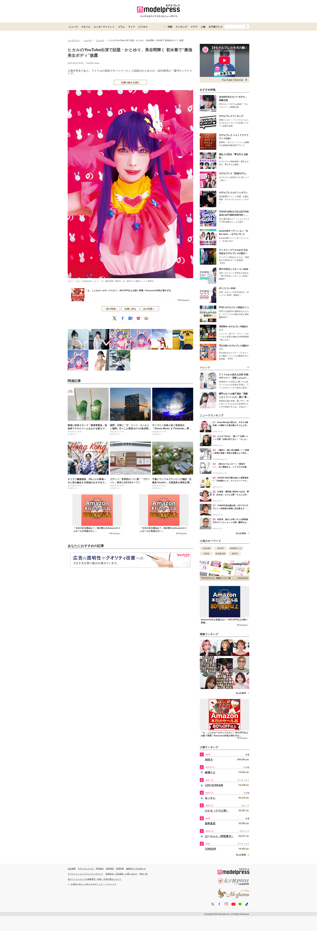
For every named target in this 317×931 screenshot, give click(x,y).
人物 (203, 26)
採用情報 (120, 868)
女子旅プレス (216, 26)
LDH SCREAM (214, 785)
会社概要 (72, 868)
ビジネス (143, 26)
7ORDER (210, 848)
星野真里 (210, 823)
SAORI (220, 548)
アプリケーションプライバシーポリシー (85, 873)
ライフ (131, 26)
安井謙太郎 (220, 553)
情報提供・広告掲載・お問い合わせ (121, 873)
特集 (170, 26)
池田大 (209, 759)
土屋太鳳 (206, 548)
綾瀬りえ (210, 772)
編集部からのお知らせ (136, 868)
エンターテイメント (104, 26)
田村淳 (235, 553)
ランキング (181, 26)
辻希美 (206, 553)
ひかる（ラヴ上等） (217, 810)
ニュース (73, 26)
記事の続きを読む (130, 82)
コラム (121, 26)
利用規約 (100, 868)
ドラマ (194, 26)
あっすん (210, 798)
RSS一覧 (143, 873)
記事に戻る (130, 308)
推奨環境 (110, 868)
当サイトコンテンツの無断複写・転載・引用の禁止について (94, 879)
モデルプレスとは (86, 868)
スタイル (85, 26)
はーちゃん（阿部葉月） (219, 836)
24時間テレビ (236, 548)
